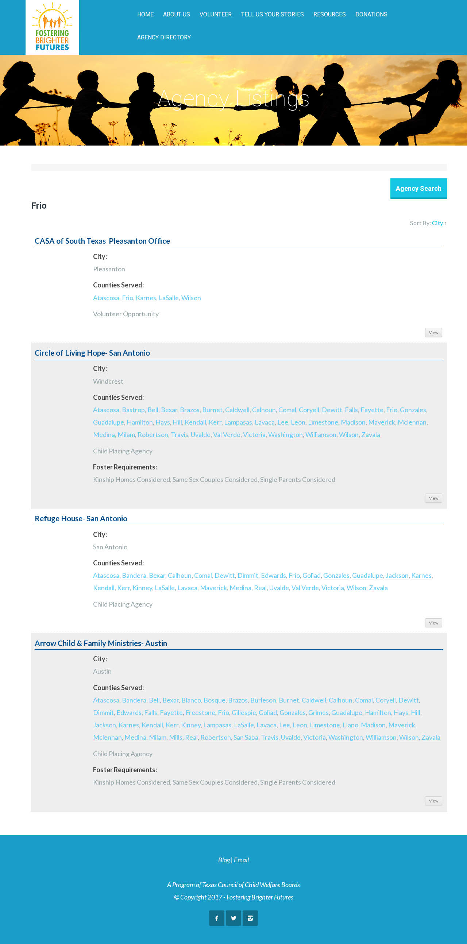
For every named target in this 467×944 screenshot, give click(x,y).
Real (260, 588)
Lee (282, 422)
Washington (285, 434)
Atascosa (106, 298)
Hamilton (140, 422)
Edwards (273, 575)
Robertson (153, 434)
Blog (224, 860)
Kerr (215, 422)
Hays (162, 422)
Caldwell (237, 410)
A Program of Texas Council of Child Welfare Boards (233, 885)
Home (145, 14)
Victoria (254, 434)
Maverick (381, 422)
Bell (152, 410)
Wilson (191, 298)
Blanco (191, 700)
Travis (179, 434)
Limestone (323, 422)
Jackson (397, 575)
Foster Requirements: (125, 467)
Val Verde (226, 434)
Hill (177, 422)
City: (100, 256)
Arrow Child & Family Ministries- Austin (101, 643)
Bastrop (133, 410)
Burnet (212, 410)
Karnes (146, 298)
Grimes (318, 712)
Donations (371, 14)
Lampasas (238, 422)
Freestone (200, 712)
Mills (175, 737)
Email (241, 860)
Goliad (311, 575)
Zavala (370, 434)
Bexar (169, 410)
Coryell (309, 410)
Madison (353, 422)
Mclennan (412, 422)
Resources (329, 14)
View (433, 332)
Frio (127, 298)
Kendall (195, 422)
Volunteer (216, 14)
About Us (176, 14)
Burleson (263, 700)
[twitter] (233, 918)
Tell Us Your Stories (272, 14)
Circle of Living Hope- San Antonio (92, 352)
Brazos (190, 410)
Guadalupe (108, 422)
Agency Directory (164, 37)
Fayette (371, 410)
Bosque (214, 700)
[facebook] (216, 918)
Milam (126, 434)
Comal (287, 410)
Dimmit (248, 575)
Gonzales (413, 410)
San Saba (246, 737)
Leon (298, 422)
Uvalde (201, 434)
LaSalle (169, 298)
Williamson (320, 434)
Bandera (134, 575)
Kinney (142, 588)
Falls (351, 410)
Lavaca (265, 422)
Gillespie (244, 712)
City (437, 222)
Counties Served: (118, 285)
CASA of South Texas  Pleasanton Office (102, 240)
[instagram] (250, 918)
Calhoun (264, 410)
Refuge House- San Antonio (81, 518)
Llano (350, 725)
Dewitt (332, 410)
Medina (104, 434)
